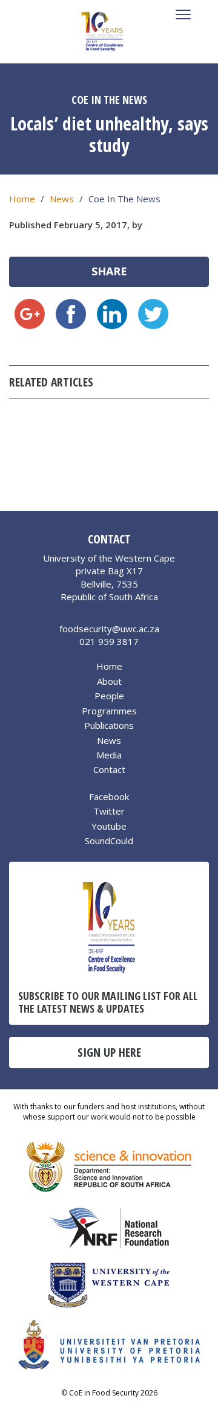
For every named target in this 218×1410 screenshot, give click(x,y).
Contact (109, 769)
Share (109, 271)
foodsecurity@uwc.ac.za (109, 629)
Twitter (109, 811)
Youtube (109, 826)
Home (22, 199)
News (62, 199)
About (109, 681)
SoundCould (109, 841)
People (109, 696)
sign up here (109, 1052)
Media (109, 755)
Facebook (109, 796)
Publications (109, 725)
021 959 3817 (109, 641)
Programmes (109, 711)
